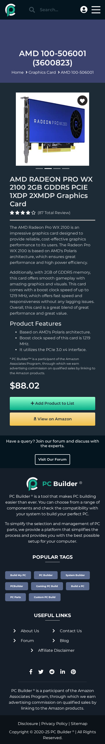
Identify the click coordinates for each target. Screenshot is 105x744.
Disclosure (28, 723)
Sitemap (79, 723)
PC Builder (61, 732)
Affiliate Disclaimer (55, 650)
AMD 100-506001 (77, 72)
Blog (64, 640)
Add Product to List (54, 403)
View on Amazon (54, 419)
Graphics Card (42, 72)
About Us (29, 631)
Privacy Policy (54, 723)
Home (17, 72)
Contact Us (70, 631)
